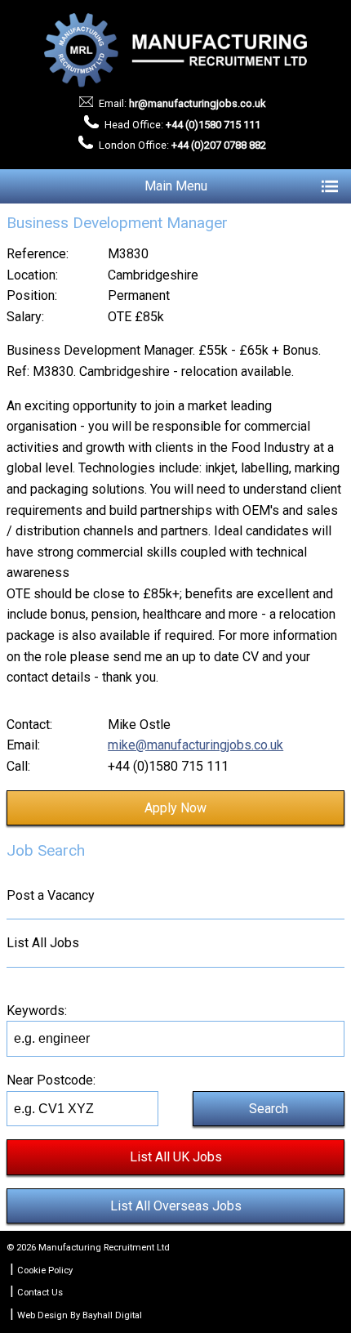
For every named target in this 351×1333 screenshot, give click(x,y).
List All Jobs (43, 943)
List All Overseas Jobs (176, 1206)
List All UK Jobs (176, 1157)
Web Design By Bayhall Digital (79, 1315)
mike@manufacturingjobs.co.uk (195, 745)
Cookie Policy (45, 1270)
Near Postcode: (51, 1080)
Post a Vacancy (51, 895)
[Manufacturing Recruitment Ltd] (176, 50)
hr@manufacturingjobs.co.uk (197, 103)
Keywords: (37, 1010)
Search (268, 1108)
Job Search (46, 850)
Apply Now (175, 808)
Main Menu (175, 186)
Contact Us (40, 1292)
